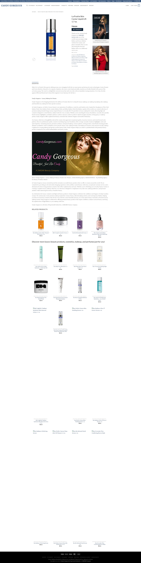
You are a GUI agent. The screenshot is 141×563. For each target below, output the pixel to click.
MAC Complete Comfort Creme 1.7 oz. (60, 233)
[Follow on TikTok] (137, 1)
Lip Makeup (47, 5)
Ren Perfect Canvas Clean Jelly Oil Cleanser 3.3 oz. (60, 544)
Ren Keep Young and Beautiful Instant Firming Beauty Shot (60, 330)
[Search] (27, 5)
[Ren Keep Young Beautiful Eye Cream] (80, 285)
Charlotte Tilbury (85, 1)
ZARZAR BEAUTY (84, 5)
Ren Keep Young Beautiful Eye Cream (80, 298)
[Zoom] (33, 59)
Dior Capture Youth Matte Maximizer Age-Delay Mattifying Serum (99, 234)
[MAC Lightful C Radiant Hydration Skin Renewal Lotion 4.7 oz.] (41, 362)
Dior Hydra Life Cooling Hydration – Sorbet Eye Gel (41, 267)
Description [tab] (35, 83)
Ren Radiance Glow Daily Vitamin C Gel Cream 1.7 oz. (41, 233)
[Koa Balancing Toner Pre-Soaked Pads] (41, 285)
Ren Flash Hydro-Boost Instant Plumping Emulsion (61, 298)
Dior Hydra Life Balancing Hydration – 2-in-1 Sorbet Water (100, 299)
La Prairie (76, 66)
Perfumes (70, 5)
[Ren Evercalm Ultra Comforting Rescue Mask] (100, 485)
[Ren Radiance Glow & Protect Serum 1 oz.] (100, 362)
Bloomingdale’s (76, 1)
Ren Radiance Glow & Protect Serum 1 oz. (99, 421)
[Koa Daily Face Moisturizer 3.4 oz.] (61, 254)
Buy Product (77, 29)
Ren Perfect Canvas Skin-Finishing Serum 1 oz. (80, 421)
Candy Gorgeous (11, 5)
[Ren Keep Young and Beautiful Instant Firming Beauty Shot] (61, 317)
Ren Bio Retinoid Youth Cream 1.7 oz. (80, 233)
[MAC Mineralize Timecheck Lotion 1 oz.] (80, 254)
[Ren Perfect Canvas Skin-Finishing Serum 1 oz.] (80, 362)
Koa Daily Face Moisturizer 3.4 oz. (60, 267)
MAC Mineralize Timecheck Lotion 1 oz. (80, 267)
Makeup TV (64, 5)
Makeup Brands (55, 5)
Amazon (70, 1)
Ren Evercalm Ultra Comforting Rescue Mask (99, 544)
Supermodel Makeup (127, 1)
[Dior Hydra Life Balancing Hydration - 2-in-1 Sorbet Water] (100, 285)
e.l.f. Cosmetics (93, 1)
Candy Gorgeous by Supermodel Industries (71, 561)
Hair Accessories (102, 1)
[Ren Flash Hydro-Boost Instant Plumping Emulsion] (61, 285)
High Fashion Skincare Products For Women (79, 59)
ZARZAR (84, 561)
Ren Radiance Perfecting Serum (41, 543)
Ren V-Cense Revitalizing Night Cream (100, 267)
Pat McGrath (118, 1)
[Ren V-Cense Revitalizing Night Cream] (100, 254)
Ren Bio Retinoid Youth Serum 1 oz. (80, 544)
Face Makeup (39, 5)
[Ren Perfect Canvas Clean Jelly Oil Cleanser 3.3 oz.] (61, 485)
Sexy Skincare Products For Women (50, 11)
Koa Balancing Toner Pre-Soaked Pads (41, 298)
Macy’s (108, 1)
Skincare (76, 5)
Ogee (113, 1)
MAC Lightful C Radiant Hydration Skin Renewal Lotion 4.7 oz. (41, 422)
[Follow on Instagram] (136, 1)
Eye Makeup (32, 5)
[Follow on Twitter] (139, 1)
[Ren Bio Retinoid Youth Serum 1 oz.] (80, 485)
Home (34, 11)
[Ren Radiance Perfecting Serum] (41, 485)
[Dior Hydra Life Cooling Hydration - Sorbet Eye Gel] (41, 254)
